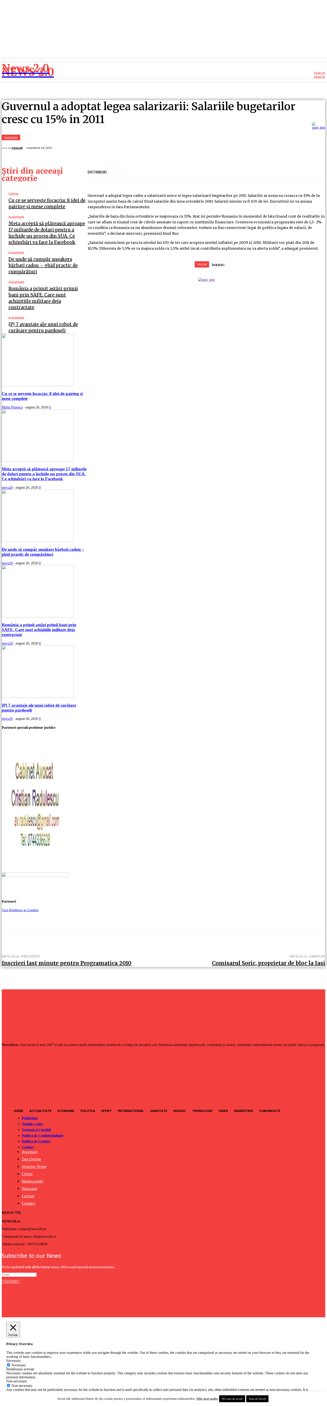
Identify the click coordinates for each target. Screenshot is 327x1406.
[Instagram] (15, 1298)
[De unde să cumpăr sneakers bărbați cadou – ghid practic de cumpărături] (38, 541)
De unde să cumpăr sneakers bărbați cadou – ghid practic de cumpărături (43, 265)
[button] (319, 73)
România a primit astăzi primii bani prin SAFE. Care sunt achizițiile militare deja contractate (39, 629)
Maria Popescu (12, 407)
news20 (17, 147)
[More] (114, 169)
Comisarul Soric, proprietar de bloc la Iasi (268, 963)
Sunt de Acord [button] (257, 1398)
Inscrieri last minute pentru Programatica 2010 (66, 963)
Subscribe (10, 1281)
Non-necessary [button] (16, 1381)
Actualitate (16, 216)
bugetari (218, 264)
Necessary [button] (13, 1361)
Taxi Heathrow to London (20, 910)
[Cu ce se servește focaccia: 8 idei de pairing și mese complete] (38, 385)
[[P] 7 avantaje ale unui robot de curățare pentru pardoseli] (38, 696)
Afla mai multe (207, 1398)
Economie (11, 137)
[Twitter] (26, 1298)
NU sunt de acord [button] (232, 1398)
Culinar (13, 193)
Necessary (19, 1365)
